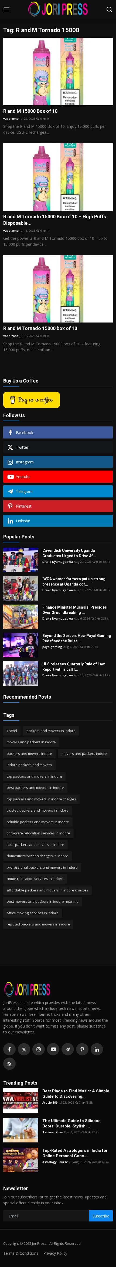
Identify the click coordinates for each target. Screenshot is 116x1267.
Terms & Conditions (20, 1253)
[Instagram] (38, 1049)
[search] (109, 9)
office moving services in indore (33, 912)
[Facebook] (9, 1049)
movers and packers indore (84, 753)
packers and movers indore (29, 753)
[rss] (9, 1064)
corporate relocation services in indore (38, 833)
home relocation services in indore (35, 878)
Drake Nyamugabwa (57, 562)
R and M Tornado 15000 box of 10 (40, 328)
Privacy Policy (55, 1253)
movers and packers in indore (31, 742)
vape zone (11, 119)
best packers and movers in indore (35, 787)
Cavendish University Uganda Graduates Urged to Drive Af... (69, 553)
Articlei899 (49, 1102)
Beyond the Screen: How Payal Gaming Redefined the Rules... (76, 638)
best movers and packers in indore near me (43, 901)
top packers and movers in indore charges (41, 799)
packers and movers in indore (51, 730)
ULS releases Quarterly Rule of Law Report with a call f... (73, 667)
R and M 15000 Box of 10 (30, 111)
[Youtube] (53, 1049)
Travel (12, 730)
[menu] (6, 9)
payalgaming (52, 647)
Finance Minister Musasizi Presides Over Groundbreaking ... (74, 610)
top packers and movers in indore (34, 776)
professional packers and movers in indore (42, 867)
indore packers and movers (29, 764)
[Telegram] (68, 1049)
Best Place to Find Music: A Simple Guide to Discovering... (75, 1094)
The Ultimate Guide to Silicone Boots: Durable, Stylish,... (71, 1123)
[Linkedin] (97, 1049)
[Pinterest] (82, 1049)
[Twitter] (24, 1049)
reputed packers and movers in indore (38, 924)
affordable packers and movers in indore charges (47, 890)
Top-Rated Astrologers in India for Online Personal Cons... (75, 1153)
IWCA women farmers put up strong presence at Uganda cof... (73, 581)
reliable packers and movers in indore (38, 821)
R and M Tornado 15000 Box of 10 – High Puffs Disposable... (54, 220)
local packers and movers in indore (35, 844)
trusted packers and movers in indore (38, 810)
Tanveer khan (52, 1132)
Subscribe (101, 1216)
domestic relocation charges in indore (37, 855)
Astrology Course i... (57, 1162)
